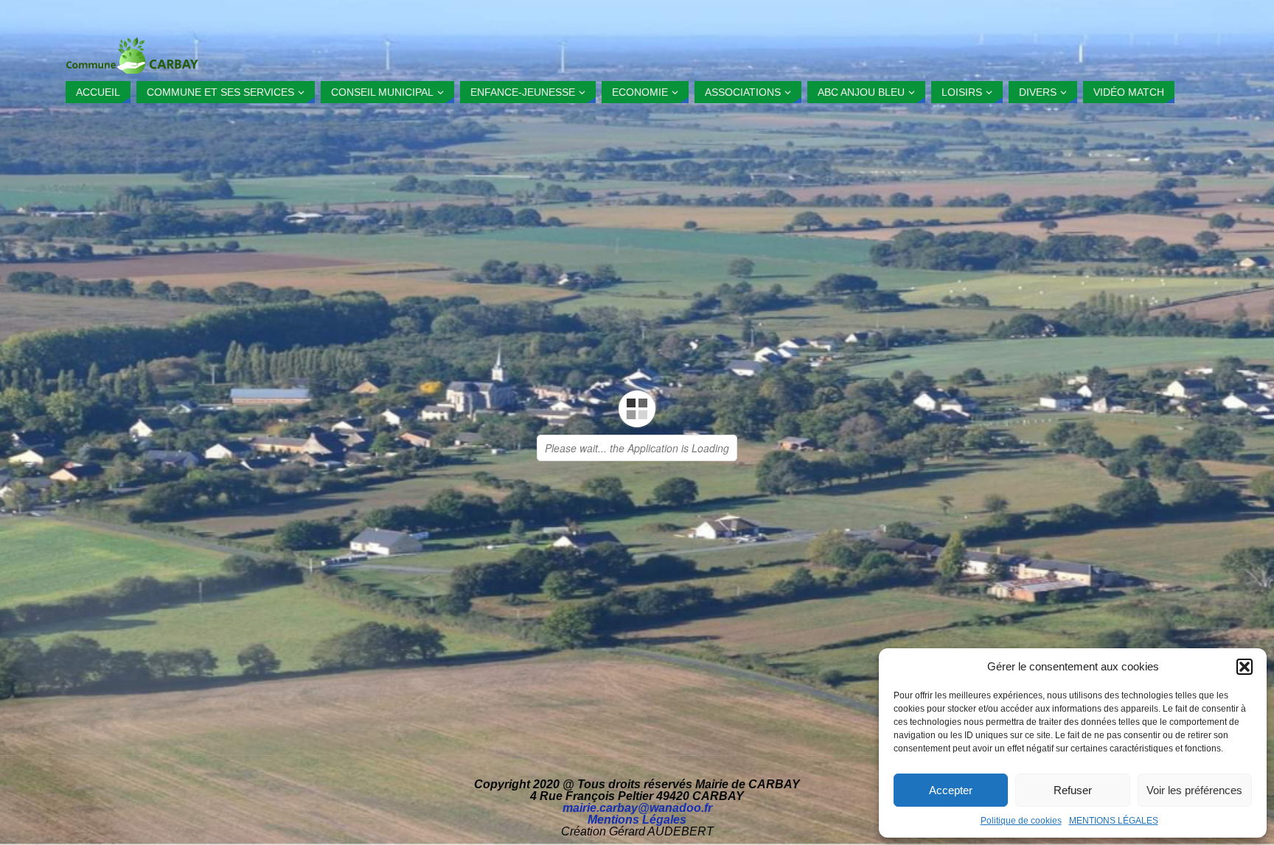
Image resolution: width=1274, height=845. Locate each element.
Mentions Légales (637, 819)
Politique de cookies (1021, 821)
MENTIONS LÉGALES (1113, 821)
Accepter (950, 790)
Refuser (1073, 790)
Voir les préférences (1194, 790)
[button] (1244, 666)
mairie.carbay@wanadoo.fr (637, 808)
